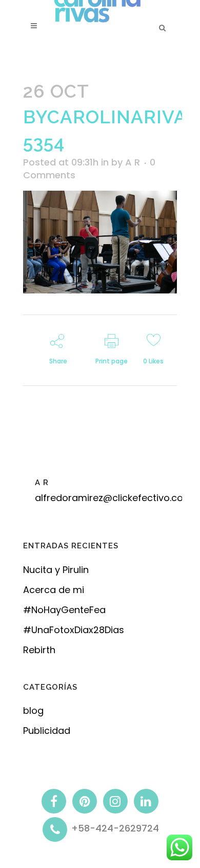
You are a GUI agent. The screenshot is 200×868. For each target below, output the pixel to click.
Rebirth (39, 649)
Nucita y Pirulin (56, 569)
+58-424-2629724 (115, 828)
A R (132, 162)
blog (33, 710)
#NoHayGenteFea (64, 609)
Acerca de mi (53, 589)
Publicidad (46, 730)
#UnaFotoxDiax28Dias (73, 629)
